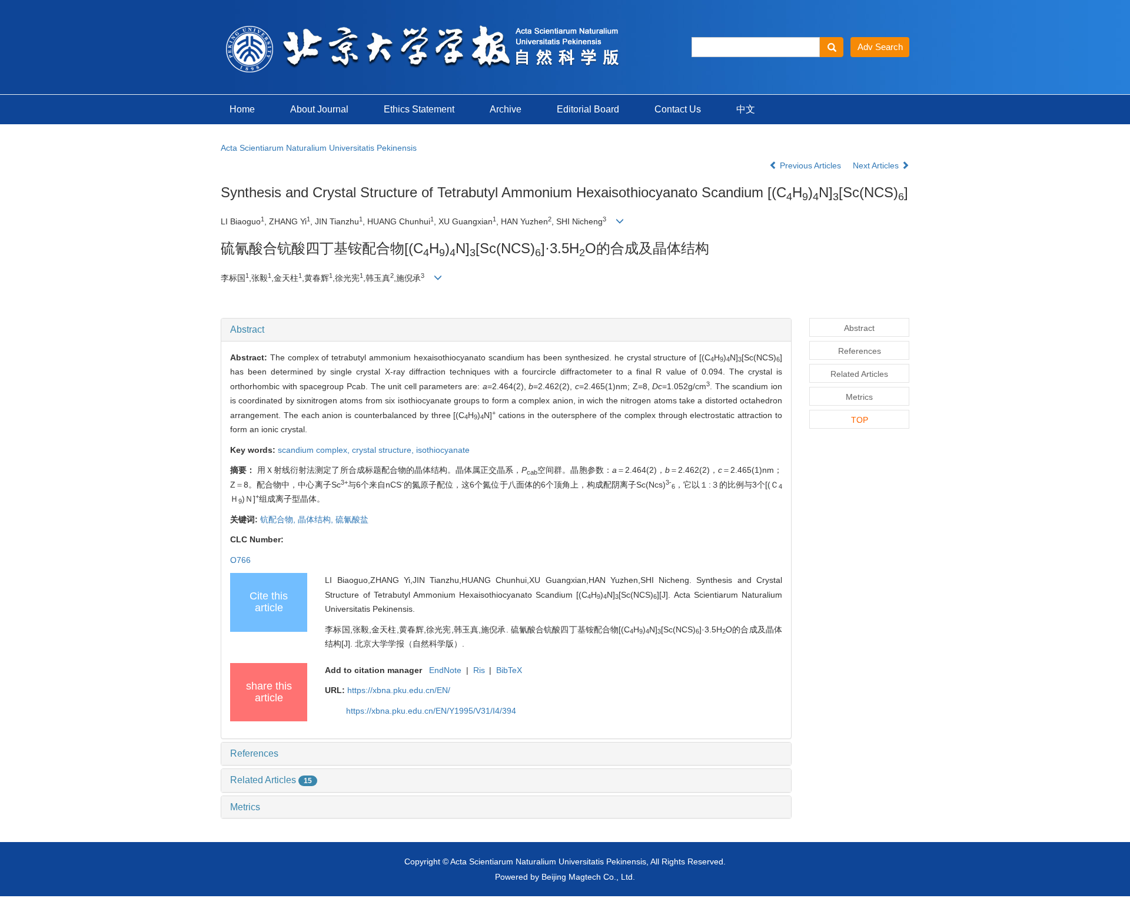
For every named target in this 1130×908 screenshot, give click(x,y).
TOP (859, 420)
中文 (745, 109)
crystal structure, (384, 450)
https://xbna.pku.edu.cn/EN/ (398, 690)
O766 (240, 560)
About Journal (319, 109)
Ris (479, 670)
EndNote (445, 670)
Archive (505, 109)
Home (242, 109)
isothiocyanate (443, 450)
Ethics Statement (419, 109)
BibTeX (509, 670)
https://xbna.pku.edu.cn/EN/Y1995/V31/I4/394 (431, 710)
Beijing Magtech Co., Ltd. (588, 877)
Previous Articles (810, 165)
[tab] (506, 330)
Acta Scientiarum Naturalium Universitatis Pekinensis (319, 148)
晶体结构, (316, 519)
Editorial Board (588, 109)
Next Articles (877, 165)
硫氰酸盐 (351, 519)
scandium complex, (315, 450)
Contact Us (677, 109)
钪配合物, (279, 519)
